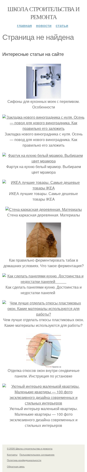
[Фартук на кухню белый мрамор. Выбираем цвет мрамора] (43, 161)
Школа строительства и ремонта (43, 13)
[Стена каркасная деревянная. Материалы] (43, 209)
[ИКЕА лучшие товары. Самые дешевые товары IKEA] (43, 188)
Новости (44, 25)
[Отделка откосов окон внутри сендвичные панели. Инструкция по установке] (43, 364)
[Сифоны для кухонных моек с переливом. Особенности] (43, 95)
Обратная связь (16, 466)
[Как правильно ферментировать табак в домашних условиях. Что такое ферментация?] (43, 254)
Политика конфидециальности (24, 460)
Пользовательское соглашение (37, 454)
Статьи (62, 25)
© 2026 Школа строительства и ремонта (29, 448)
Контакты (12, 454)
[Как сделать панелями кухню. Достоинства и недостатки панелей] (43, 281)
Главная (24, 25)
